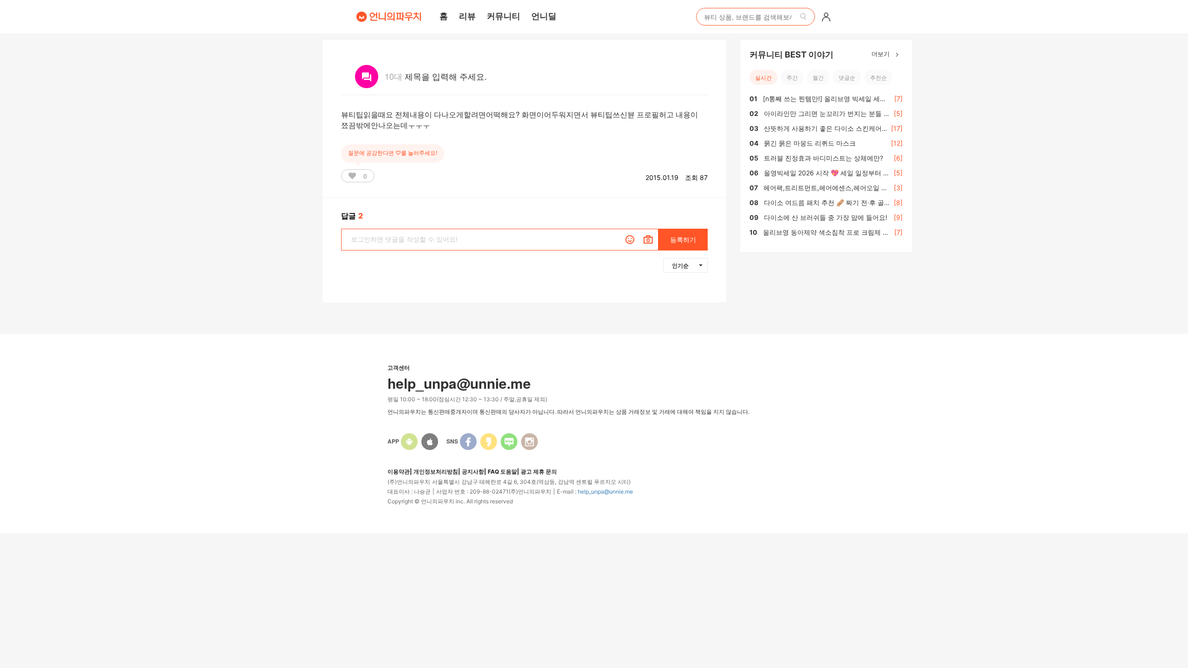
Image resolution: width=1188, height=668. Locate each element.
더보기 (881, 53)
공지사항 (473, 471)
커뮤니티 (503, 16)
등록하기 (683, 240)
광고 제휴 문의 (539, 471)
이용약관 (398, 471)
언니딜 (543, 16)
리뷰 (467, 16)
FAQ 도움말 (502, 471)
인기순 (680, 265)
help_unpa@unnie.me (605, 491)
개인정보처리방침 (435, 471)
